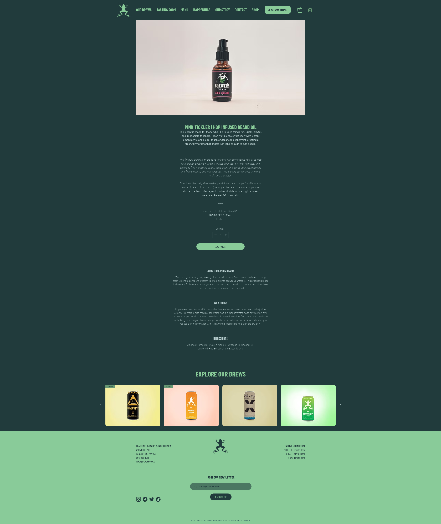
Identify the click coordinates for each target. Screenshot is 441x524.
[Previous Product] (100, 405)
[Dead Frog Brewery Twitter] (151, 499)
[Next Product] (341, 405)
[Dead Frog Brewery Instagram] (138, 499)
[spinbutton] (220, 235)
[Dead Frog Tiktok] (158, 499)
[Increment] (226, 235)
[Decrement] (215, 235)
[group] (220, 405)
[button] (299, 10)
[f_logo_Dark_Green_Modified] (145, 499)
